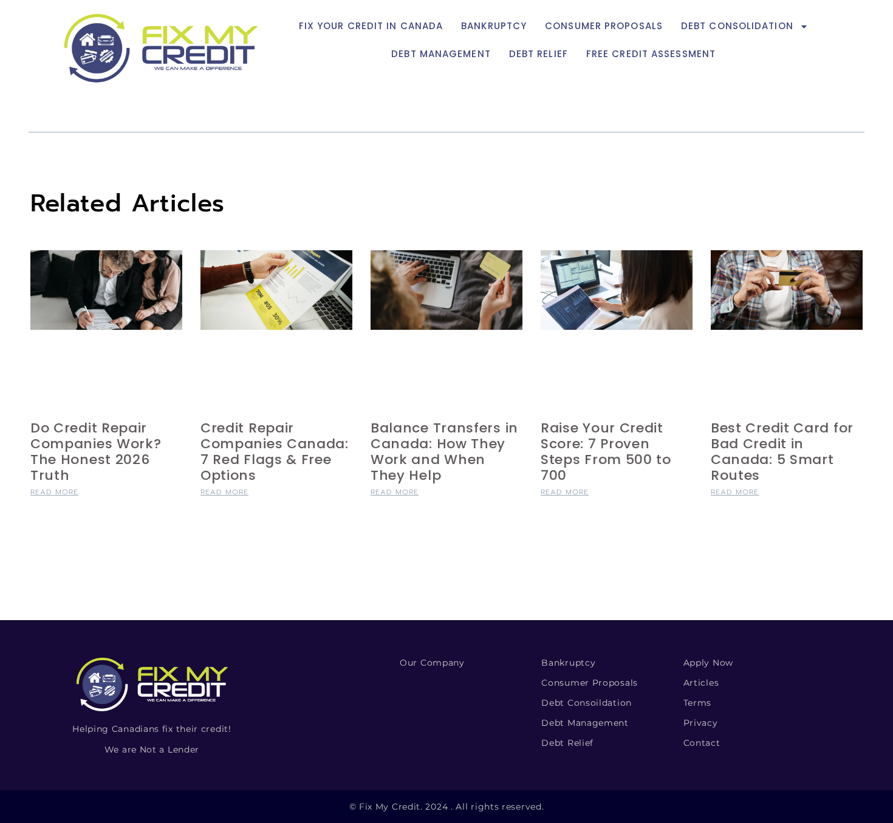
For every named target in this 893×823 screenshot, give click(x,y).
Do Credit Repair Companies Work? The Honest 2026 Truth (96, 451)
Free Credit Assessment (651, 53)
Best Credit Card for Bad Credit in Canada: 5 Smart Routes (782, 451)
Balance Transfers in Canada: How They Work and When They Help (444, 451)
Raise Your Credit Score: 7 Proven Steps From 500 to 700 (606, 451)
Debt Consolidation (737, 25)
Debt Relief (538, 53)
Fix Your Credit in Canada (371, 25)
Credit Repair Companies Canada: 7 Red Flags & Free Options (274, 451)
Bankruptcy (494, 25)
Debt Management (441, 53)
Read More (54, 492)
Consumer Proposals (604, 25)
